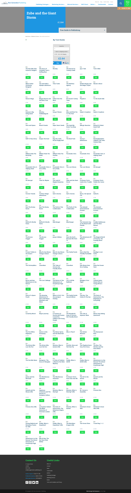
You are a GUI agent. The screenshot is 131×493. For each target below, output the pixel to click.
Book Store (28, 36)
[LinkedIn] (37, 483)
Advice (92, 4)
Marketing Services (58, 4)
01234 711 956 (37, 473)
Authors (48, 473)
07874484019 (39, 478)
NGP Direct (84, 4)
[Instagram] (30, 483)
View (28, 77)
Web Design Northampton (92, 491)
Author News (106, 1)
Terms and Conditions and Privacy (54, 482)
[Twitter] (33, 483)
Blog (101, 1)
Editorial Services (72, 4)
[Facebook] (27, 483)
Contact (110, 4)
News (48, 468)
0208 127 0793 (39, 476)
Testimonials (102, 4)
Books (111, 1)
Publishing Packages (42, 4)
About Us (97, 1)
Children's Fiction (35, 36)
